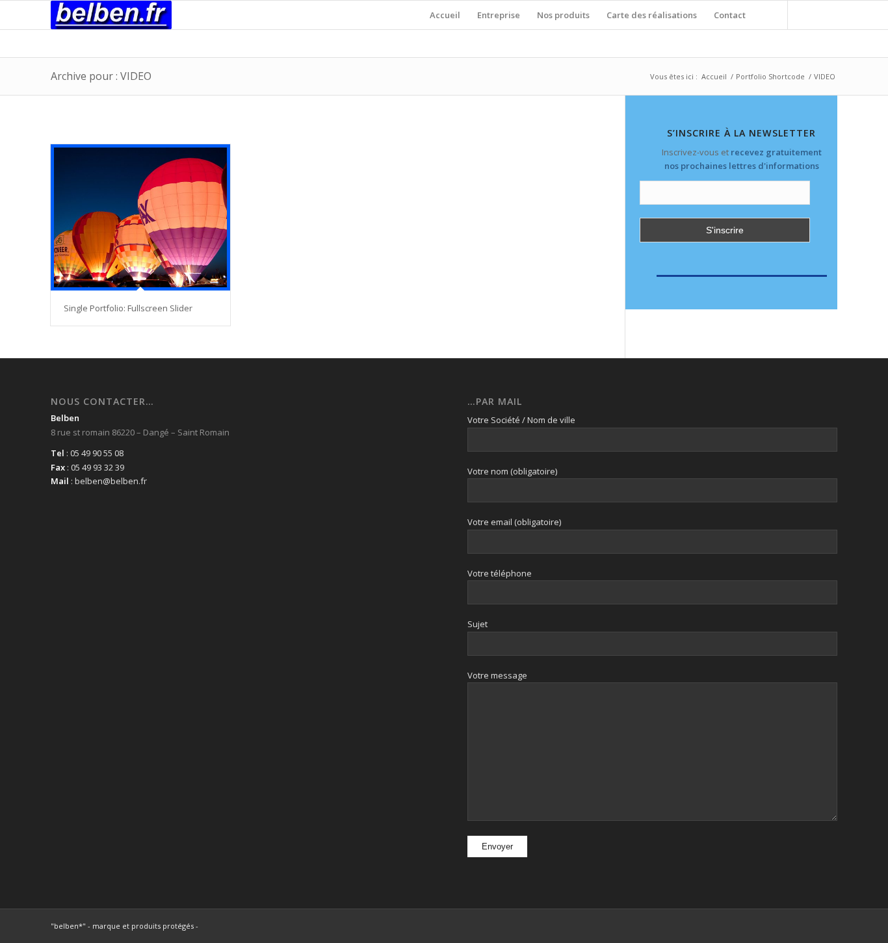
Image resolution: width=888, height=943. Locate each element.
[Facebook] (808, 14)
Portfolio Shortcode (770, 76)
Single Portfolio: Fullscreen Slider (128, 308)
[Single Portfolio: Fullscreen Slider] (140, 217)
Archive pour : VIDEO (101, 76)
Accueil (714, 76)
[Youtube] (827, 14)
